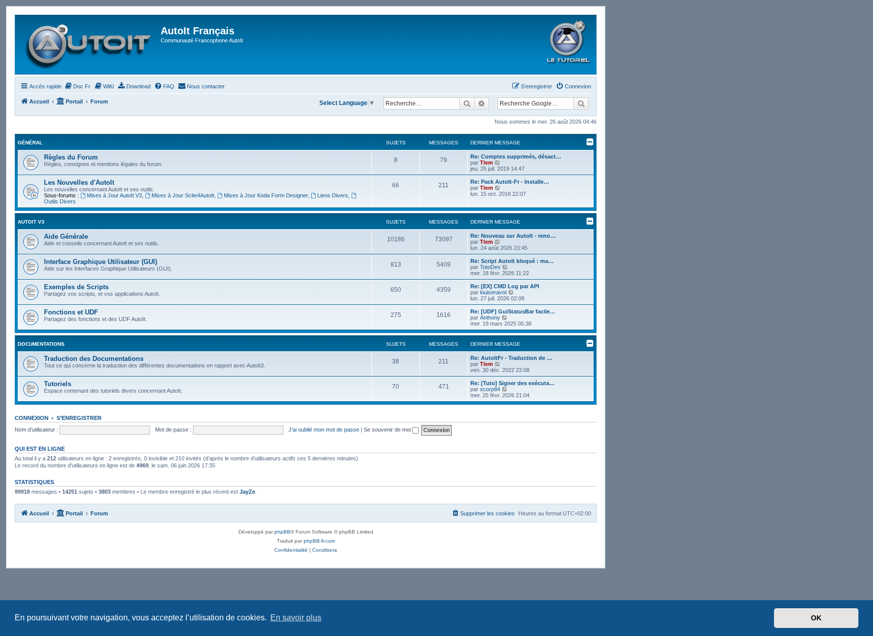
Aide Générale (66, 236)
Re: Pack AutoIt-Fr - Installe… (509, 182)
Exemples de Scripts (76, 287)
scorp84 (490, 389)
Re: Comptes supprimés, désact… (515, 156)
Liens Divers (332, 195)
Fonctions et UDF (71, 312)
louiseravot (493, 292)
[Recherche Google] (581, 103)
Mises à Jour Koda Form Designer (266, 195)
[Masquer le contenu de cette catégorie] (590, 142)
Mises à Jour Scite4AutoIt (183, 195)
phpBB (282, 532)
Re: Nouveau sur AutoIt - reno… (513, 236)
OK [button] (816, 618)
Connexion (31, 418)
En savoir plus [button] (295, 617)
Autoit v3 (31, 222)
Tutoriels (57, 384)
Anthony (490, 317)
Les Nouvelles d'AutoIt (79, 182)
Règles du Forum (71, 157)
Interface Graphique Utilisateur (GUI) (100, 262)
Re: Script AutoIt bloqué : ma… (512, 261)
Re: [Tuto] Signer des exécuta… (512, 383)
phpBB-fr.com (319, 541)
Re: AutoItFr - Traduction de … (511, 358)
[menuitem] (77, 86)
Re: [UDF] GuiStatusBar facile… (512, 311)
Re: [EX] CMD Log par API (504, 286)
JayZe (247, 492)
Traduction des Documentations (93, 358)
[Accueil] (89, 45)
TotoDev (490, 267)
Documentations (41, 344)
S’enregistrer (79, 418)
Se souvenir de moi (388, 430)
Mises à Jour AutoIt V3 (114, 195)
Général (30, 142)
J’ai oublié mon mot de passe (323, 430)
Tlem (486, 163)
